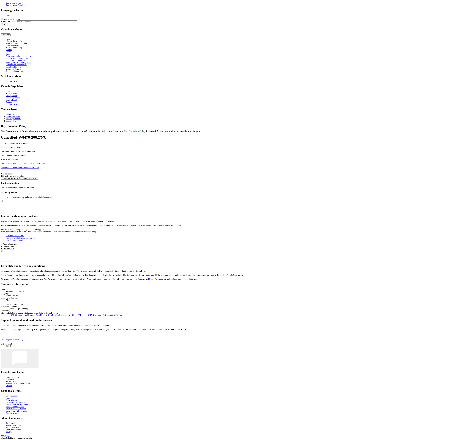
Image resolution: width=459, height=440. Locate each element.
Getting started (11, 96)
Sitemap (9, 386)
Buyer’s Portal (11, 100)
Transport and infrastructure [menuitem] (16, 65)
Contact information (10, 244)
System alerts (11, 381)
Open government (12, 413)
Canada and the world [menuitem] (14, 67)
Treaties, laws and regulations (17, 404)
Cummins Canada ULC (15, 236)
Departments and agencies (15, 402)
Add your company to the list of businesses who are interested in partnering (85, 221)
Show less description (29, 178)
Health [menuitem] (8, 52)
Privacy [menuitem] (8, 432)
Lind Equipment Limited (15, 240)
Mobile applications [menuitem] (13, 425)
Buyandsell (10, 379)
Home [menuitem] (8, 39)
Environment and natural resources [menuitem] (19, 56)
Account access (11, 81)
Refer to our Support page (11, 330)
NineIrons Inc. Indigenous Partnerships (20, 238)
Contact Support (12, 396)
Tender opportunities (13, 98)
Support (9, 102)
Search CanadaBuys (8, 22)
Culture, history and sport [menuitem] (15, 60)
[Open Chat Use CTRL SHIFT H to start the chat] (20, 358)
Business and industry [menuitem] (14, 47)
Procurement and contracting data (18, 384)
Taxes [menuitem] (8, 54)
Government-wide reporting (16, 411)
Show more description (10, 178)
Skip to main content (13, 3)
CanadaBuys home (13, 117)
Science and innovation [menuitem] (14, 71)
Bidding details (8, 246)
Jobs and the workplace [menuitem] (14, 41)
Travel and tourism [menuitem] (13, 45)
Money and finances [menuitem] (13, 69)
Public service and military (16, 409)
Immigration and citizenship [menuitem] (16, 43)
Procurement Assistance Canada (149, 330)
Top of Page (5, 436)
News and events (12, 377)
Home (8, 91)
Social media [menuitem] (10, 423)
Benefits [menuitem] (9, 50)
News (8, 398)
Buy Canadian (11, 93)
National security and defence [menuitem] (17, 58)
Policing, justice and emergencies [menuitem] (18, 63)
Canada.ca (10, 114)
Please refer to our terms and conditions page (165, 279)
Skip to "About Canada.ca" (16, 5)
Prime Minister (11, 400)
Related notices (8, 248)
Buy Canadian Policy (135, 131)
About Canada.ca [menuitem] (12, 427)
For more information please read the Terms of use (162, 225)
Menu (6, 35)
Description (7, 174)
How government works (15, 407)
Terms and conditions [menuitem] (14, 430)
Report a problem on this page (12, 340)
